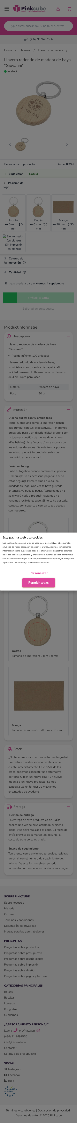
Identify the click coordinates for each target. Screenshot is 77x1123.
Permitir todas (38, 582)
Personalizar (39, 573)
